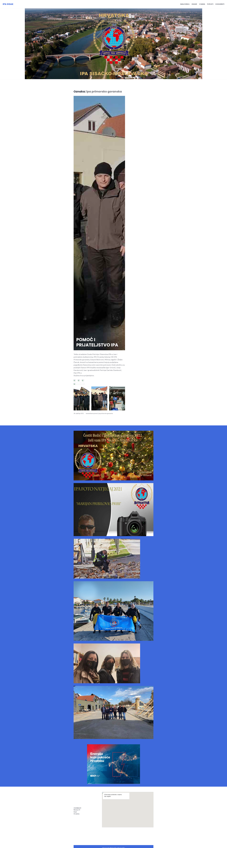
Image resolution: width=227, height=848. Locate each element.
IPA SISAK (8, 4)
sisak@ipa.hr (77, 808)
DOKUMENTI (219, 4)
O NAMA (202, 4)
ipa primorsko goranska (105, 413)
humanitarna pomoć (92, 413)
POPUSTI (210, 4)
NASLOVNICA (184, 4)
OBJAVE (194, 4)
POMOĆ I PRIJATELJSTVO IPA (97, 342)
